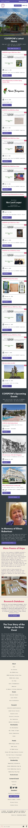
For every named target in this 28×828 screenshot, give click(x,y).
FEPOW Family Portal (14, 743)
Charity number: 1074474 (14, 799)
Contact (14, 784)
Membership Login (23, 1)
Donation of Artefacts (14, 793)
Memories (14, 686)
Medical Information (14, 722)
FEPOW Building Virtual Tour (14, 675)
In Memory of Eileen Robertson (14, 689)
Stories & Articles (14, 716)
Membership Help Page (14, 771)
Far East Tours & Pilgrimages (14, 755)
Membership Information (14, 763)
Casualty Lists (14, 713)
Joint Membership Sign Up (14, 769)
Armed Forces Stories (14, 711)
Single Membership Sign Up (14, 766)
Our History (14, 669)
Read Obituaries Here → (9, 542)
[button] (18, 6)
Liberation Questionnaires (14, 708)
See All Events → (14, 497)
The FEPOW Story (14, 672)
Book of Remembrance (14, 683)
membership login (14, 774)
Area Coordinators (14, 700)
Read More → (7, 75)
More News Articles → (14, 48)
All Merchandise (14, 727)
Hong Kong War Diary (14, 757)
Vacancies (14, 781)
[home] (2, 5)
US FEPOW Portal (14, 749)
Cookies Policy (14, 805)
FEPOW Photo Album (14, 678)
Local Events (14, 697)
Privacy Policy (14, 802)
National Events (14, 695)
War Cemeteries (14, 719)
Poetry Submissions (14, 733)
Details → (6, 431)
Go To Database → (14, 615)
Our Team (14, 681)
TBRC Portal (14, 746)
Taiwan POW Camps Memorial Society (14, 752)
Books (14, 736)
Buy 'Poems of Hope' (14, 730)
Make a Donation (14, 796)
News (14, 666)
